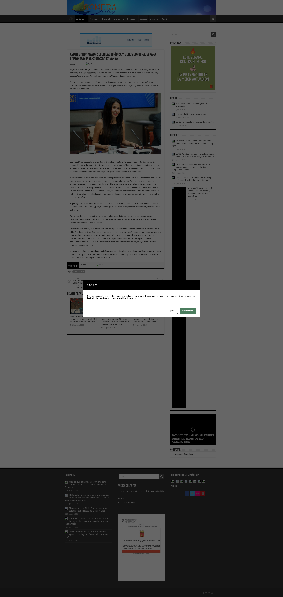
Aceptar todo (187, 311)
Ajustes (172, 311)
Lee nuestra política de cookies (123, 298)
